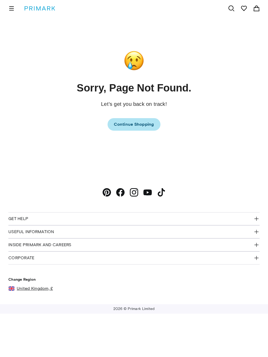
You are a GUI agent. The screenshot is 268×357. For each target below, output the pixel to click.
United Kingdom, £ (35, 288)
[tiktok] (161, 192)
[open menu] (11, 8)
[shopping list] (244, 8)
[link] (134, 124)
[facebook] (120, 192)
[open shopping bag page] (256, 8)
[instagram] (134, 192)
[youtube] (147, 192)
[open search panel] (231, 8)
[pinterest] (107, 192)
